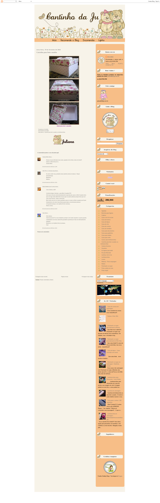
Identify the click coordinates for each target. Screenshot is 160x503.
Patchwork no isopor (107, 266)
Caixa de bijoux (106, 222)
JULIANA (110, 57)
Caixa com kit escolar (107, 217)
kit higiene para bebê (107, 250)
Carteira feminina (106, 246)
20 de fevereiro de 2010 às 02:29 (49, 208)
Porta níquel (105, 270)
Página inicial (64, 276)
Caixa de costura (106, 226)
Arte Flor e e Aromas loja (48, 171)
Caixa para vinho (106, 237)
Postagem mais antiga (87, 276)
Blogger (120, 476)
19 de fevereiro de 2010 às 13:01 (49, 182)
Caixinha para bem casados (46, 52)
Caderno (104, 215)
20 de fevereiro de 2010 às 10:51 (49, 228)
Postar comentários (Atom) (46, 279)
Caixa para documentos (108, 231)
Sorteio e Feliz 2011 (113, 316)
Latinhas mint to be (107, 255)
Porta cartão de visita (107, 268)
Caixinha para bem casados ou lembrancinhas (54, 132)
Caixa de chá (105, 224)
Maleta (103, 264)
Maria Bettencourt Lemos (48, 186)
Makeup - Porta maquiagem (109, 261)
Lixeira (103, 259)
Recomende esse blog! (43, 130)
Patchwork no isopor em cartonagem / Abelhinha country (113, 364)
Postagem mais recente (41, 276)
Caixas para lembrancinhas (109, 239)
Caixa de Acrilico (106, 219)
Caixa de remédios (107, 228)
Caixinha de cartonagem (114, 390)
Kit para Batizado (106, 252)
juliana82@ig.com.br (113, 76)
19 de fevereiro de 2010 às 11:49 (49, 166)
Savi (43, 213)
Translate (110, 282)
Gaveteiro (104, 248)
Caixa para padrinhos (107, 233)
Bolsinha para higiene (107, 213)
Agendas (104, 211)
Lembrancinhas (106, 257)
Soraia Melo (45, 157)
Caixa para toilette (106, 235)
